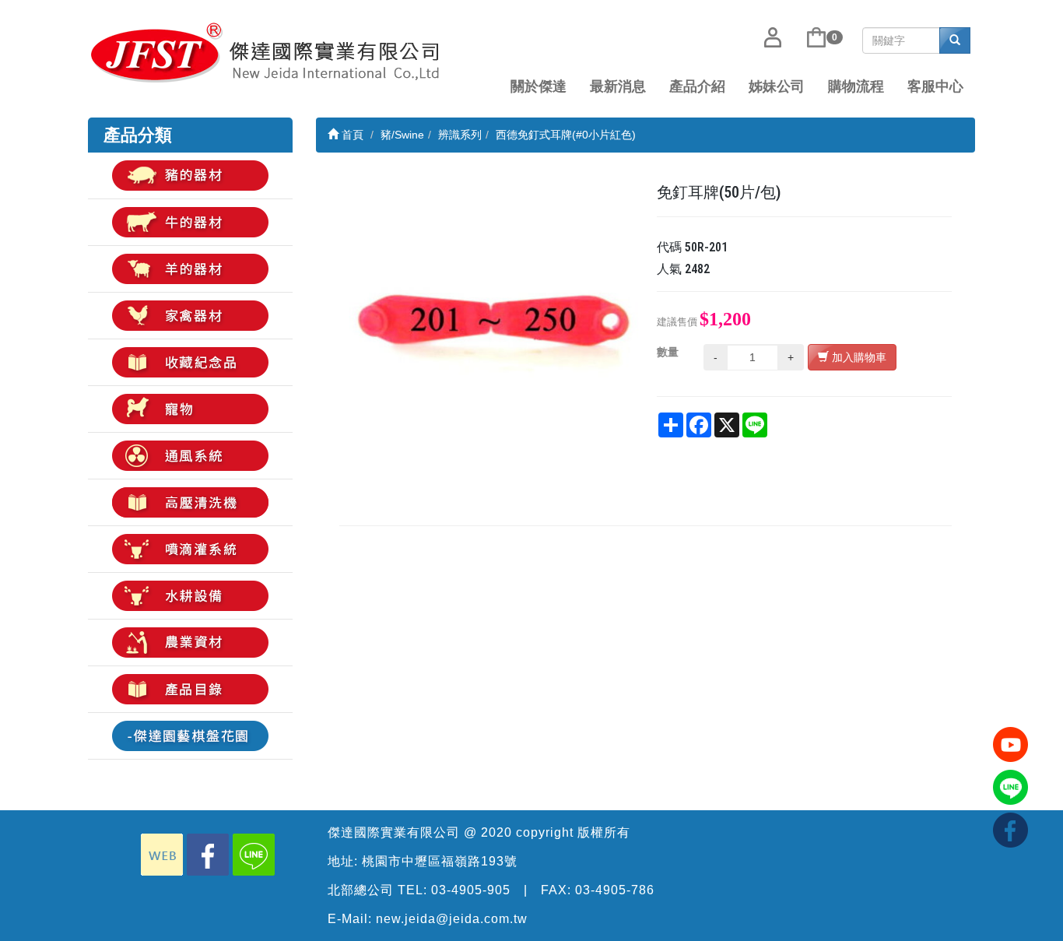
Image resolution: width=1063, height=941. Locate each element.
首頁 (351, 134)
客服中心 (935, 86)
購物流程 (856, 86)
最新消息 (618, 86)
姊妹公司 (777, 86)
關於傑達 (538, 86)
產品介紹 (697, 86)
